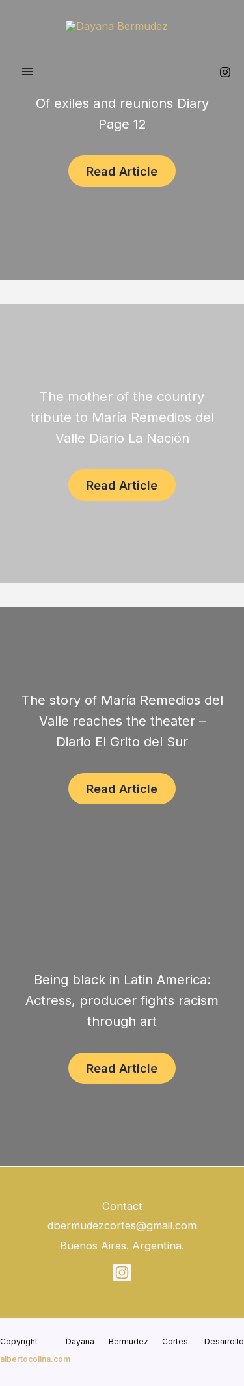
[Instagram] (225, 72)
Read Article (122, 171)
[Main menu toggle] (27, 71)
